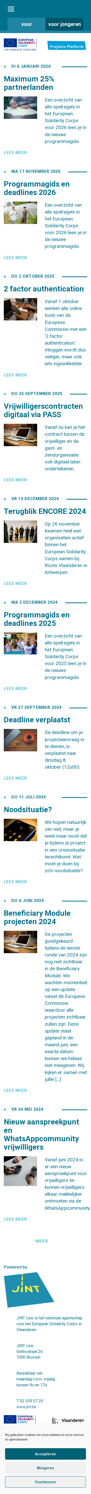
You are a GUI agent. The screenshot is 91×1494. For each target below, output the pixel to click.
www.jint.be (26, 1406)
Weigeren (45, 1468)
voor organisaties (26, 26)
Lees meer (15, 152)
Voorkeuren (45, 1482)
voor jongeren (64, 24)
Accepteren (45, 1454)
